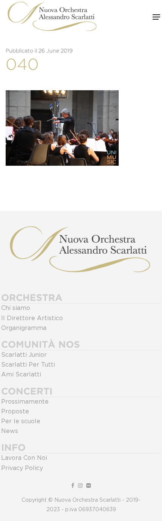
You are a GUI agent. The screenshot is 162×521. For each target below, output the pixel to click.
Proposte (15, 411)
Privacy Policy (22, 468)
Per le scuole (20, 421)
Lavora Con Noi (24, 458)
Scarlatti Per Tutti (28, 365)
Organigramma (23, 328)
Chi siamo (15, 308)
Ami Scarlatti (21, 374)
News (9, 431)
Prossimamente (25, 402)
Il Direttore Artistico (32, 318)
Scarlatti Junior (24, 355)
